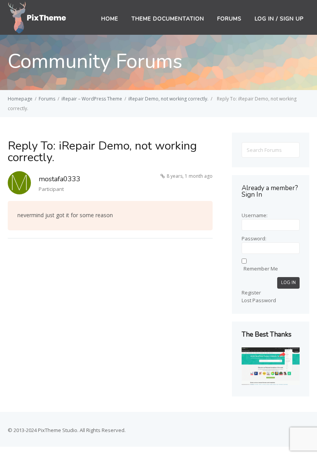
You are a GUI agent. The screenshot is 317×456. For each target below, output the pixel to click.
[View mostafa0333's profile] (19, 184)
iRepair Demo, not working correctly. (168, 98)
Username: (255, 215)
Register (251, 292)
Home (109, 18)
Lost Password (259, 300)
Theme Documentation (167, 18)
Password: (254, 238)
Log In (288, 283)
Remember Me (261, 268)
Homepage (20, 98)
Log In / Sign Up (279, 18)
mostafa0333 (59, 179)
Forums (229, 18)
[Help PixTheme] (37, 16)
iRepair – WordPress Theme (91, 98)
